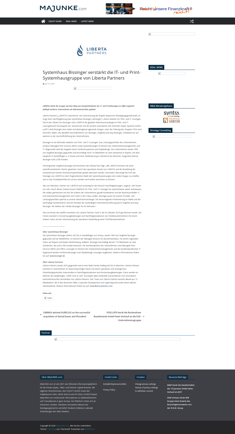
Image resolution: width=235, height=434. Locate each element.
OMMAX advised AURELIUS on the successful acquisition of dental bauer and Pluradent (66, 314)
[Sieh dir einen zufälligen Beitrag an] (191, 21)
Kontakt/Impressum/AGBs (114, 384)
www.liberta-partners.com (101, 286)
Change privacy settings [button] (145, 384)
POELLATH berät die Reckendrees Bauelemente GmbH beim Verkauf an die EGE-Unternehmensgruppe (117, 316)
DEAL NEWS (71, 21)
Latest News (87, 21)
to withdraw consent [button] (144, 391)
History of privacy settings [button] (146, 387)
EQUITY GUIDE (55, 21)
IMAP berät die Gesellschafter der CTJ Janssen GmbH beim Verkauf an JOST (181, 388)
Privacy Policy (109, 389)
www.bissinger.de (57, 256)
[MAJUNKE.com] (43, 21)
